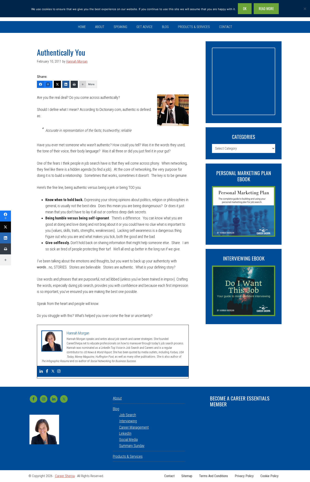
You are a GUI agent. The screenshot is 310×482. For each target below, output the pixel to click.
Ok (245, 8)
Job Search (127, 415)
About (117, 398)
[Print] (74, 84)
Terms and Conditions (213, 476)
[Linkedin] (41, 371)
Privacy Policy (244, 476)
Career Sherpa (65, 476)
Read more (266, 8)
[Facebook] (47, 371)
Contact (169, 476)
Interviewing (128, 421)
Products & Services (128, 456)
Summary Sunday (131, 445)
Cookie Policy (269, 476)
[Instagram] (59, 371)
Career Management (134, 427)
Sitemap (186, 476)
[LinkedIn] (65, 84)
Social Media (128, 439)
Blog (116, 409)
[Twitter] (57, 84)
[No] (305, 9)
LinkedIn (125, 433)
